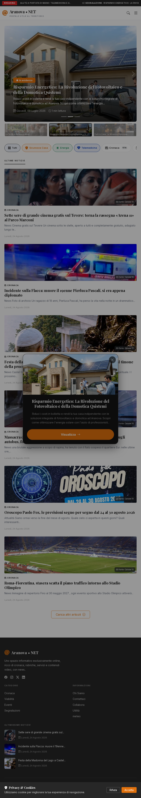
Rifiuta (113, 790)
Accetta (129, 790)
